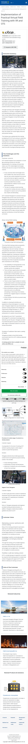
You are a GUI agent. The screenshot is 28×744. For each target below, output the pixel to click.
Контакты (5, 727)
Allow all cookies (14, 390)
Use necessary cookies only (14, 395)
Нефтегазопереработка (10, 651)
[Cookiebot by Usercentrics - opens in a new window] (21, 348)
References (23, 6)
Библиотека (13, 6)
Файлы (18, 6)
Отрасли (5, 717)
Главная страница (5, 6)
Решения (13, 717)
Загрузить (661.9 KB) (10, 47)
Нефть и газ (6, 616)
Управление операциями (10, 695)
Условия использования (14, 734)
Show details (21, 386)
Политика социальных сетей (14, 738)
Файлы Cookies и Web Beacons (14, 737)
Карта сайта (14, 740)
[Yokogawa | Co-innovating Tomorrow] (5, 2)
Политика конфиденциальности (14, 736)
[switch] (25, 373)
